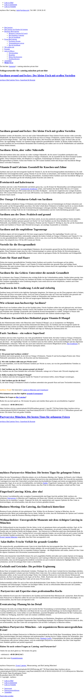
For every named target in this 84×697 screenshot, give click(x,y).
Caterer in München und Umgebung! (35, 390)
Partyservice (11, 498)
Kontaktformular (17, 658)
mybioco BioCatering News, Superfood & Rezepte (17, 80)
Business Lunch (45, 638)
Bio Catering (20, 397)
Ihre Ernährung (72, 344)
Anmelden (8, 61)
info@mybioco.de (23, 10)
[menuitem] (44, 27)
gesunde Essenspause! (35, 393)
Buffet (45, 483)
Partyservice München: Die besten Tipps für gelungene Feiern (35, 416)
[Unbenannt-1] (16, 24)
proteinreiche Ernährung (29, 189)
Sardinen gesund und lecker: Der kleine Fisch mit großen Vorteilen (37, 75)
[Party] (40, 468)
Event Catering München (8, 537)
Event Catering (21, 665)
